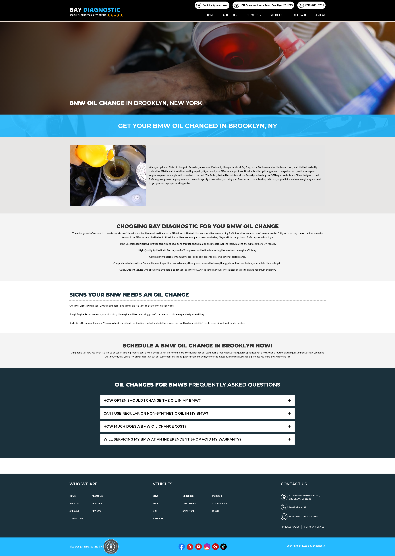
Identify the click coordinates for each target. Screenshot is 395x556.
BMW (155, 496)
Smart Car (189, 511)
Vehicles (276, 15)
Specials (300, 15)
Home (210, 15)
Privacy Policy (290, 527)
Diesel (216, 511)
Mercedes (188, 496)
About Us (229, 15)
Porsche (217, 496)
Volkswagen (219, 503)
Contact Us (76, 518)
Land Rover (189, 503)
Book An (215, 5)
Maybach (158, 518)
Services (252, 15)
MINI (155, 511)
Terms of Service (314, 527)
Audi (155, 503)
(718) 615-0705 (314, 5)
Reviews (320, 15)
